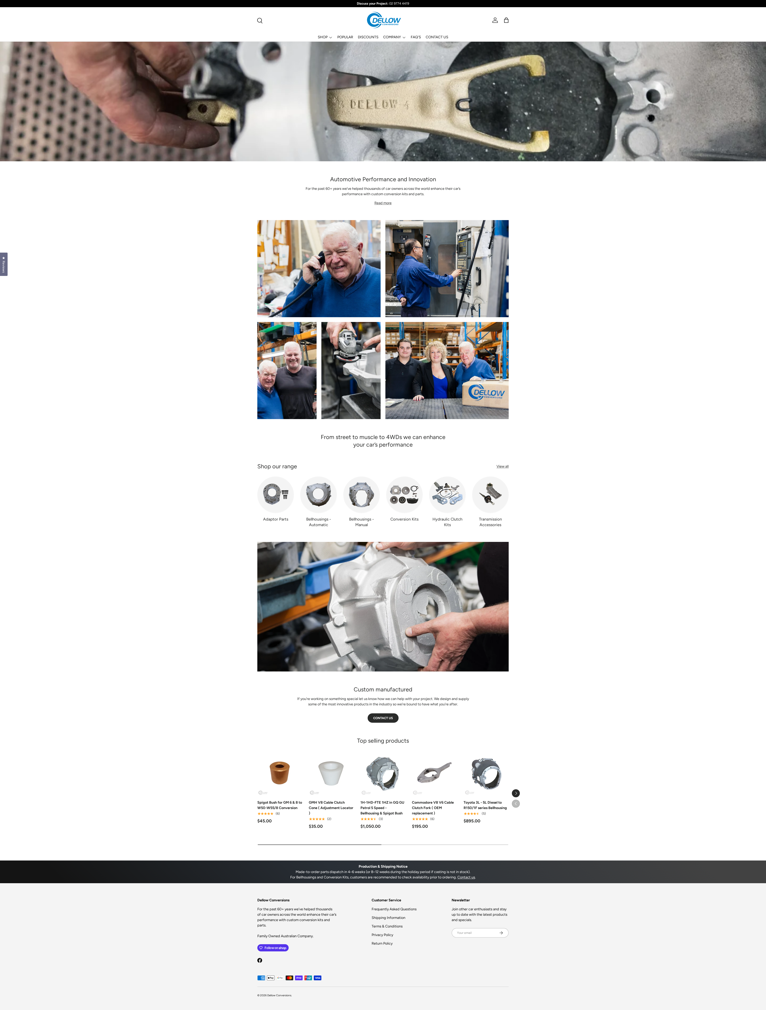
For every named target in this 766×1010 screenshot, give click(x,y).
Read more (383, 203)
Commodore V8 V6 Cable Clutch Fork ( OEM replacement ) (433, 807)
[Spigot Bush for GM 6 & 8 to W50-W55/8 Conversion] (279, 773)
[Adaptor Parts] (276, 495)
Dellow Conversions (279, 995)
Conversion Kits (404, 519)
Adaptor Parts (275, 519)
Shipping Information (388, 917)
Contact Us (383, 718)
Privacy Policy (382, 935)
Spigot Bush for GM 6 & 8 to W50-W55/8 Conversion (279, 805)
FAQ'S (416, 37)
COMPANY (392, 37)
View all (503, 466)
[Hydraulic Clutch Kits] (447, 495)
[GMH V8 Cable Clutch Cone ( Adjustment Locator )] (331, 773)
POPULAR (345, 37)
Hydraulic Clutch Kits (447, 522)
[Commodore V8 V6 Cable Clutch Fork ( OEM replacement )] (434, 773)
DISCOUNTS (368, 37)
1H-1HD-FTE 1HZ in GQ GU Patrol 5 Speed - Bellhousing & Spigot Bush (382, 807)
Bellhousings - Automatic (318, 522)
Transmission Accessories (490, 522)
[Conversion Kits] (404, 495)
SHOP (323, 37)
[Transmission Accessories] (490, 495)
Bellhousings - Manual (361, 522)
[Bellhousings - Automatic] (318, 495)
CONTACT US (437, 37)
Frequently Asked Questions (394, 909)
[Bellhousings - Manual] (362, 495)
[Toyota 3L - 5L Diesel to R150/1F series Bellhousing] (486, 773)
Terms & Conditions (387, 926)
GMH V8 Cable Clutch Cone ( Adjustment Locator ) (331, 807)
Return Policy (382, 943)
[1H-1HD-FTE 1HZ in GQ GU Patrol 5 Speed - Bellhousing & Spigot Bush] (383, 773)
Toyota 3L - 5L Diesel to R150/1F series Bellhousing (485, 805)
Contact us (466, 877)
